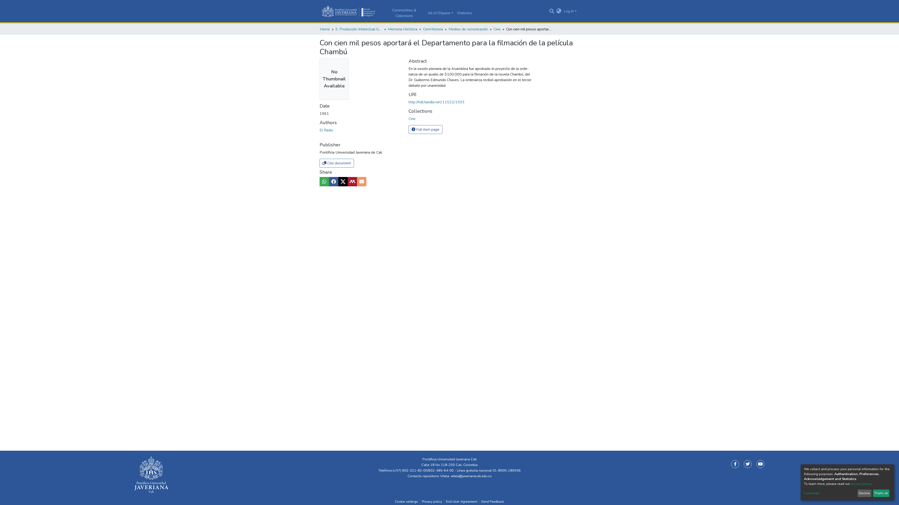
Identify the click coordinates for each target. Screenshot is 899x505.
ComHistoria (433, 29)
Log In (569, 11)
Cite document (338, 163)
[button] (559, 11)
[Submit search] (552, 11)
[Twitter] (748, 464)
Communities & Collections (404, 13)
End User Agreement (461, 501)
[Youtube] (760, 464)
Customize (811, 493)
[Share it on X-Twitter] (343, 181)
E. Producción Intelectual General (358, 29)
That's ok (881, 493)
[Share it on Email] (361, 181)
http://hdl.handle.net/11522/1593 (436, 102)
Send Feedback (492, 501)
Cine (497, 29)
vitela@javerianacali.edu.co (471, 476)
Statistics (464, 13)
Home (325, 29)
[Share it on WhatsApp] (324, 181)
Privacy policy (432, 501)
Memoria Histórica (402, 29)
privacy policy (861, 484)
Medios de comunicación (468, 29)
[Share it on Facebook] (333, 181)
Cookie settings (406, 501)
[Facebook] (735, 464)
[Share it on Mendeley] (352, 181)
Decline (864, 493)
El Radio (326, 130)
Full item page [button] (427, 129)
